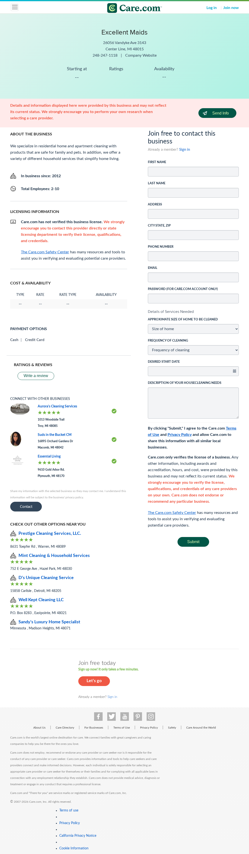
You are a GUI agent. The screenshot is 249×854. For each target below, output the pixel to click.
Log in (211, 8)
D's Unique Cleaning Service (46, 578)
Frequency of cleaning (168, 340)
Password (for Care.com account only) (183, 289)
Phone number (160, 246)
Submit (193, 542)
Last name (156, 183)
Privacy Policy (180, 435)
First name (157, 162)
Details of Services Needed (171, 311)
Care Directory (65, 727)
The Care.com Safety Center (172, 513)
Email (152, 268)
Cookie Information (74, 848)
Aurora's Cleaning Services (57, 406)
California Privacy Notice (77, 835)
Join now (231, 8)
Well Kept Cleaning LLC (41, 600)
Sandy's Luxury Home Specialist (49, 622)
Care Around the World (201, 727)
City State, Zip (159, 225)
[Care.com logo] (127, 8)
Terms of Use (121, 727)
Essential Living (49, 456)
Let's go (94, 681)
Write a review (36, 376)
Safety (172, 727)
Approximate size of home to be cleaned (183, 319)
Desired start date (164, 361)
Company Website (141, 55)
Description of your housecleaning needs (184, 383)
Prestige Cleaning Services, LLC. (49, 533)
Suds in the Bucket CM (54, 435)
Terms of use (68, 810)
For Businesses (93, 727)
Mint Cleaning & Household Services (54, 556)
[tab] (193, 311)
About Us (39, 727)
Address (155, 204)
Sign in (184, 149)
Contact (26, 507)
